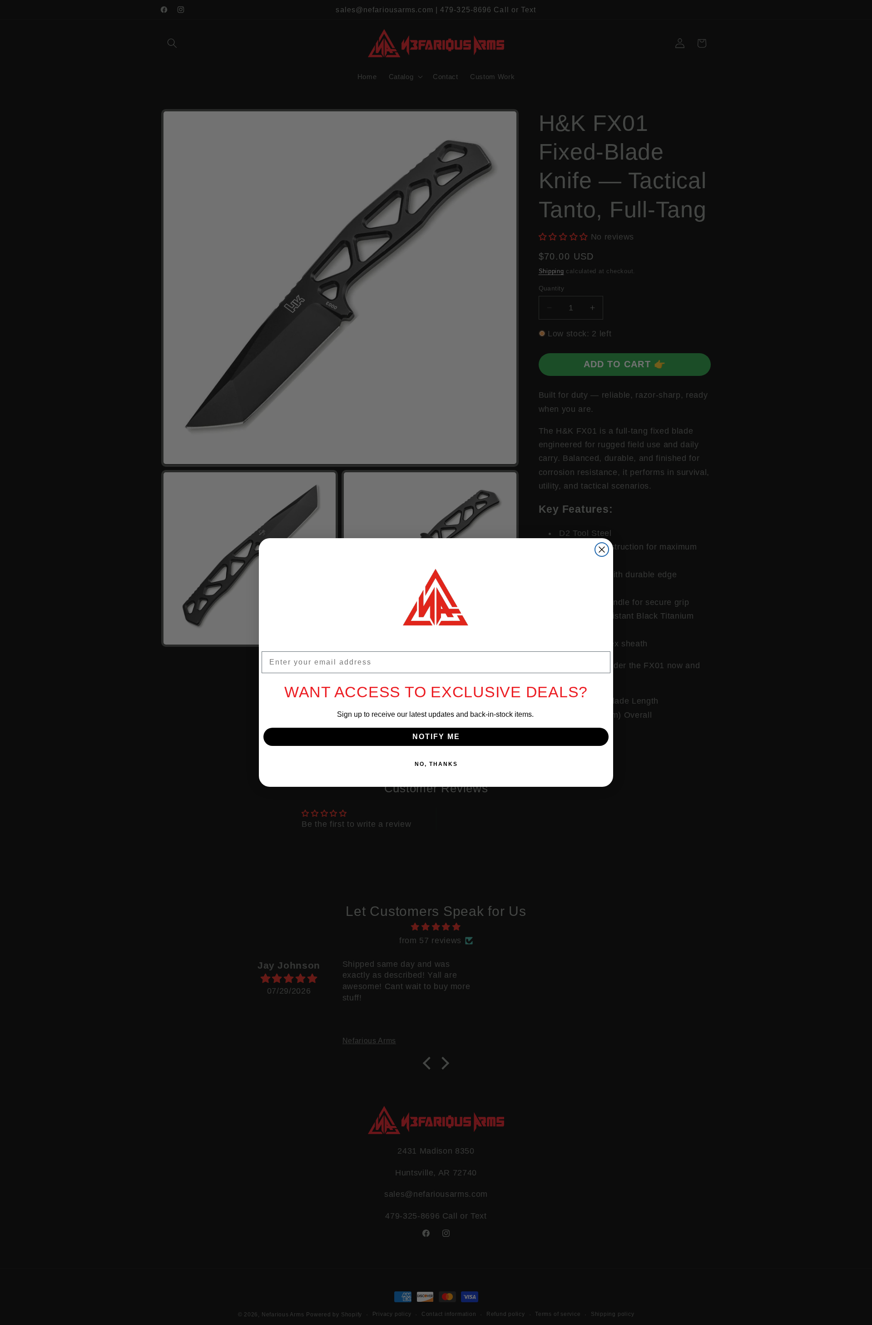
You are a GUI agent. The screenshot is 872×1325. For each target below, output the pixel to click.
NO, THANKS (436, 764)
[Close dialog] (602, 549)
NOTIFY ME (436, 736)
